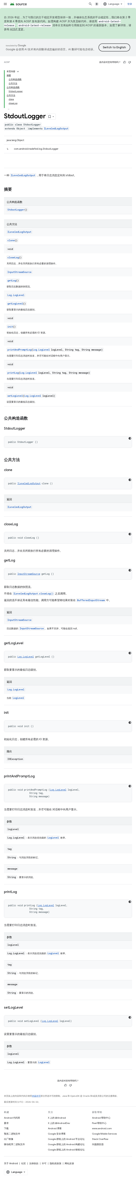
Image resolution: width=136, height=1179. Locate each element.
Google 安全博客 (57, 1133)
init (10, 326)
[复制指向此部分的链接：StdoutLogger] (28, 429)
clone (11, 240)
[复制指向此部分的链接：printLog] (20, 892)
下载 (6, 1128)
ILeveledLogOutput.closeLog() (33, 593)
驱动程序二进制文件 (14, 1144)
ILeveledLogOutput (56, 128)
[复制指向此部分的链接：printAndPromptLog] (38, 776)
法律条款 (33, 1163)
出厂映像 (8, 1139)
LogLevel (18, 698)
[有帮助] (124, 62)
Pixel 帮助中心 (99, 1123)
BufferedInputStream (91, 600)
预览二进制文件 (12, 1133)
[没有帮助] (129, 62)
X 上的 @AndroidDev (59, 1123)
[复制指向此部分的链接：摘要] (15, 190)
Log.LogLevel (15, 295)
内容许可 (36, 1096)
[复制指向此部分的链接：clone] (15, 470)
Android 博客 (55, 1128)
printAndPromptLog (19, 349)
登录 (129, 3)
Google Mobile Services (104, 1133)
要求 (6, 1123)
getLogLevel (15, 303)
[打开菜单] (5, 4)
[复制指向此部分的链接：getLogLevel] (26, 643)
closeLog (13, 257)
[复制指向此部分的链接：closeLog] (21, 524)
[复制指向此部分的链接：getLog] (18, 561)
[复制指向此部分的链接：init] (12, 713)
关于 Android (11, 1163)
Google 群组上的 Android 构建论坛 (66, 1144)
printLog (13, 372)
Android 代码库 (12, 1117)
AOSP (7, 62)
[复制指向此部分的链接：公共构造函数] (31, 419)
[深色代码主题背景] (130, 438)
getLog (11, 280)
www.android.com (102, 1128)
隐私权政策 (55, 1163)
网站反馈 (69, 1163)
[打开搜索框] (90, 4)
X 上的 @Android (57, 1117)
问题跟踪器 (98, 1144)
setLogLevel (15, 395)
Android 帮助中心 (101, 1117)
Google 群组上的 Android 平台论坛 (66, 1139)
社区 (23, 1163)
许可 (44, 1163)
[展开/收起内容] (18, 72)
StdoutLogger (16, 209)
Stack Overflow (100, 1139)
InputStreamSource (19, 272)
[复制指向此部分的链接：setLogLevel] (26, 1008)
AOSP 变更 (17, 29)
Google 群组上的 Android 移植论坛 (66, 1149)
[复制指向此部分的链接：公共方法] (23, 460)
